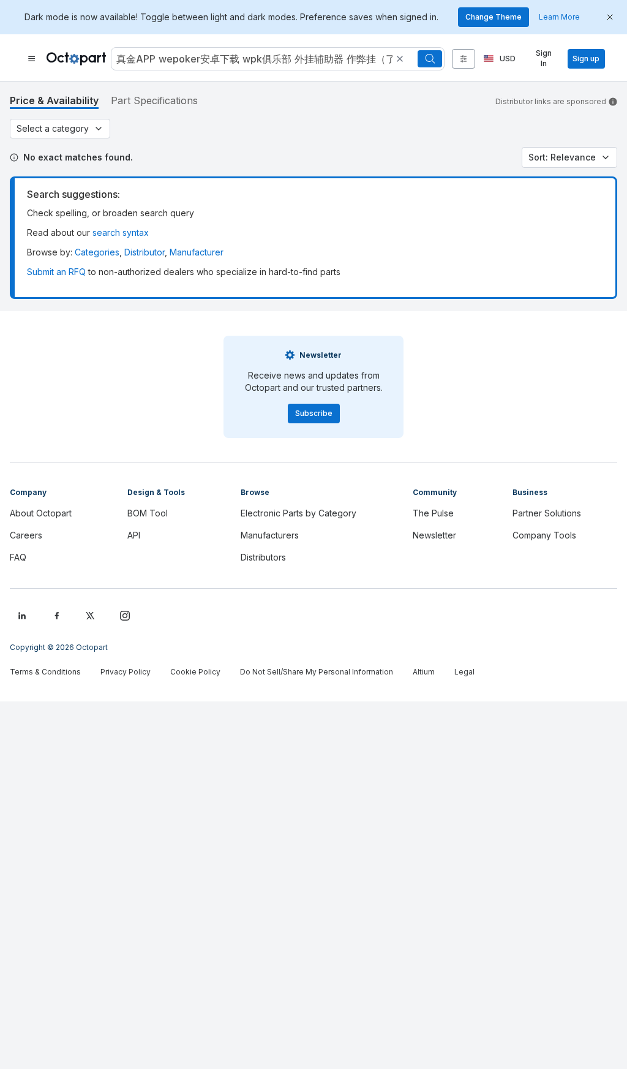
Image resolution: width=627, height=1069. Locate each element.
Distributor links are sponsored (550, 101)
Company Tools (544, 535)
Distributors (263, 557)
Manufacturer (196, 252)
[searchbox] (278, 58)
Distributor (144, 252)
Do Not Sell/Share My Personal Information (316, 671)
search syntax (120, 232)
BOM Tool (147, 513)
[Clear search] (399, 58)
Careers (26, 535)
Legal (464, 671)
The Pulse (433, 513)
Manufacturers (270, 535)
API (133, 535)
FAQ (18, 557)
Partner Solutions (546, 513)
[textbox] (253, 59)
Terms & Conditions (45, 671)
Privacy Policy (125, 671)
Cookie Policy (195, 671)
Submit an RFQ (56, 271)
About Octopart (41, 513)
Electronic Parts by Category (298, 513)
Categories (97, 252)
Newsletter (434, 535)
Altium (424, 671)
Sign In (544, 58)
